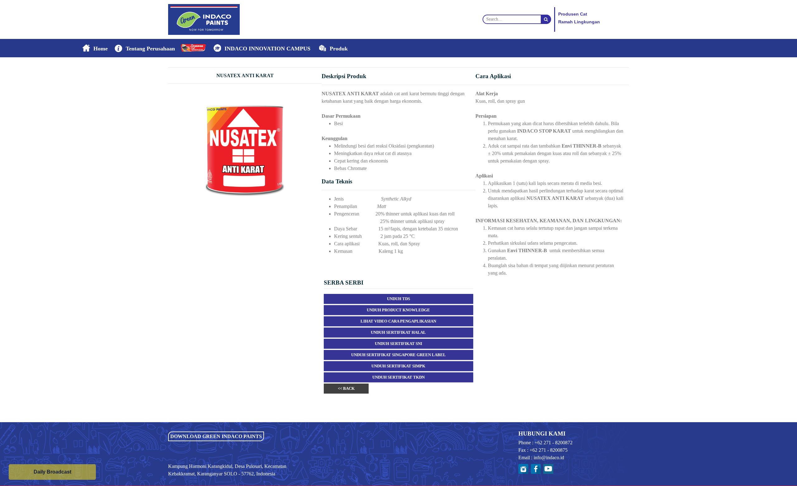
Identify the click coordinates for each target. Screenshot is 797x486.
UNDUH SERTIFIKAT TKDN (398, 377)
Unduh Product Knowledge (398, 310)
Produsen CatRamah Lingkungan (579, 18)
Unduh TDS (398, 298)
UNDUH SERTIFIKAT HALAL (398, 332)
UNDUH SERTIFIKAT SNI (398, 343)
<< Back (346, 388)
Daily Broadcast (52, 471)
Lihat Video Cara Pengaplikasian (398, 321)
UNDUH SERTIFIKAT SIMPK (398, 366)
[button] (143, 48)
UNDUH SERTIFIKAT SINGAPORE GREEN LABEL (398, 354)
